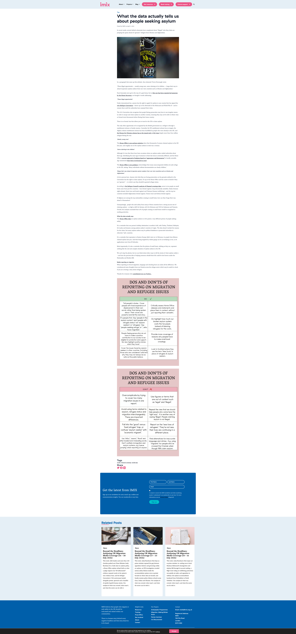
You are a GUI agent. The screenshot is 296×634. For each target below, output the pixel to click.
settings (158, 632)
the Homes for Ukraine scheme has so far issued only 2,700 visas (138, 133)
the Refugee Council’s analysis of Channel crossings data (143, 186)
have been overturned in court (137, 160)
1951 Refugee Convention (125, 105)
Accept (174, 631)
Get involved (139, 617)
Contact (137, 622)
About (137, 620)
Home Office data (125, 219)
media (118, 463)
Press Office (139, 615)
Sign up (154, 502)
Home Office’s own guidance (129, 165)
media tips (135, 463)
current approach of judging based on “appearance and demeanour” (143, 158)
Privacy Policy (164, 497)
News (105, 548)
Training (137, 612)
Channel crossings (126, 463)
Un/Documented (156, 619)
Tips (118, 12)
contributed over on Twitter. (142, 274)
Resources (138, 610)
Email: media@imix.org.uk (183, 610)
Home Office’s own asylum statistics (131, 143)
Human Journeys (156, 617)
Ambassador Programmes (159, 610)
